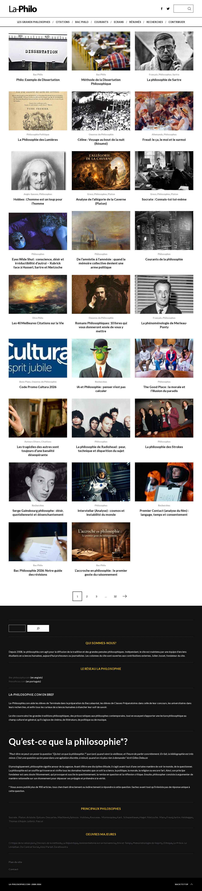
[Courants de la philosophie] (164, 230)
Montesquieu (108, 817)
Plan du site (15, 861)
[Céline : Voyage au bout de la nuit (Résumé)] (101, 110)
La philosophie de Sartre (164, 79)
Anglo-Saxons (31, 194)
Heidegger (187, 817)
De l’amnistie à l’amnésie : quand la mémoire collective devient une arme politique (101, 263)
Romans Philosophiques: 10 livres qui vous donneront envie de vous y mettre (101, 327)
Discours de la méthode (49, 842)
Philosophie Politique (38, 134)
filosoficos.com (17, 681)
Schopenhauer (130, 817)
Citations (46, 441)
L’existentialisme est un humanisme (97, 842)
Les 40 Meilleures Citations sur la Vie (38, 323)
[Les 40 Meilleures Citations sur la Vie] (38, 294)
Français (153, 74)
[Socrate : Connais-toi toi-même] (164, 170)
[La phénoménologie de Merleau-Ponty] (164, 294)
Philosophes (165, 74)
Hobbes (84, 817)
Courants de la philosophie (164, 259)
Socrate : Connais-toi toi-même (164, 199)
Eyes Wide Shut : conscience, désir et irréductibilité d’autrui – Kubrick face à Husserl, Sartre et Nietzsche (38, 263)
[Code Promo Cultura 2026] (38, 358)
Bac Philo (38, 74)
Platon (111, 194)
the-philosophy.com (19, 677)
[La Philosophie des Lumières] (38, 110)
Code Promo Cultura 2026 (37, 387)
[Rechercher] (38, 628)
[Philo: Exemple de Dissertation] (38, 51)
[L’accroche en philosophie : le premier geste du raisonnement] (101, 541)
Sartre (175, 74)
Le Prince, (178, 842)
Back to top (181, 884)
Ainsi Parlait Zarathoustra (54, 846)
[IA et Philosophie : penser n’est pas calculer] (101, 358)
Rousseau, (95, 817)
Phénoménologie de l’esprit (147, 842)
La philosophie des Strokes (164, 447)
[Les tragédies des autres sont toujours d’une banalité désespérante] (38, 418)
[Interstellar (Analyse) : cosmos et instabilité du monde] (101, 481)
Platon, (22, 817)
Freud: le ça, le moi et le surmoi (164, 139)
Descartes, (52, 817)
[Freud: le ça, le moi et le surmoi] (164, 110)
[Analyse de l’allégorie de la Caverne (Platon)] (101, 170)
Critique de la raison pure (22, 842)
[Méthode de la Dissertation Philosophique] (101, 51)
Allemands (157, 134)
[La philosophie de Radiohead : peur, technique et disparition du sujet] (101, 418)
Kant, (120, 817)
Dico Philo (38, 317)
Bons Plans (25, 381)
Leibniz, (31, 821)
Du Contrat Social (29, 846)
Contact (13, 869)
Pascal (39, 821)
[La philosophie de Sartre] (164, 51)
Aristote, (31, 817)
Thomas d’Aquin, (18, 821)
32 (115, 596)
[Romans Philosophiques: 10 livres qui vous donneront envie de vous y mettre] (101, 294)
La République (70, 842)
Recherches (101, 381)
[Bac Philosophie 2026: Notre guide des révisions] (38, 541)
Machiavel (63, 817)
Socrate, (13, 817)
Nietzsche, (153, 817)
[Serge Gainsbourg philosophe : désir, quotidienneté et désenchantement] (38, 481)
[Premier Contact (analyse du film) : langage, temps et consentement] (164, 481)
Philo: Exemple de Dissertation (38, 79)
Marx (162, 817)
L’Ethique (167, 842)
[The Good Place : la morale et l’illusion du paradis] (164, 358)
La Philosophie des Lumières (38, 139)
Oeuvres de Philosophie (101, 134)
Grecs (90, 194)
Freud (169, 817)
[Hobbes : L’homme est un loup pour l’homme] (38, 170)
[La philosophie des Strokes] (164, 418)
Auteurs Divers (32, 441)
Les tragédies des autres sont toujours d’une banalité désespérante (38, 451)
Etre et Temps (124, 842)
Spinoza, (74, 817)
